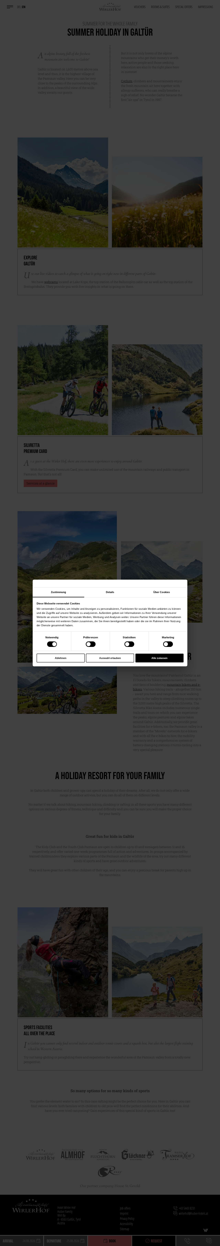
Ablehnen (60, 658)
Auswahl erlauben (110, 658)
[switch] (91, 644)
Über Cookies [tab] (161, 592)
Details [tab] (110, 592)
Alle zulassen (159, 658)
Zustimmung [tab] (58, 592)
